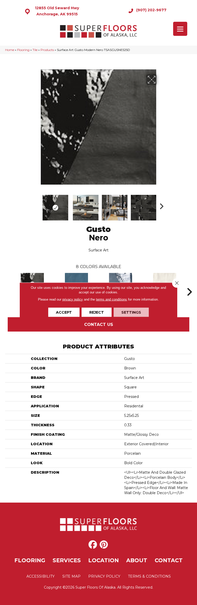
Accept (64, 312)
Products (47, 50)
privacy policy (72, 299)
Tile (35, 50)
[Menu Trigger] (180, 29)
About (136, 560)
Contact (169, 560)
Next (160, 205)
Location (103, 560)
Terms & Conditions (149, 576)
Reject (96, 312)
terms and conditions (111, 299)
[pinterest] (103, 545)
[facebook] (92, 545)
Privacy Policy (104, 576)
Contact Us (98, 324)
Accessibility (40, 576)
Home (9, 50)
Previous (37, 205)
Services (67, 560)
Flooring (23, 50)
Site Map (71, 576)
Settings (131, 312)
